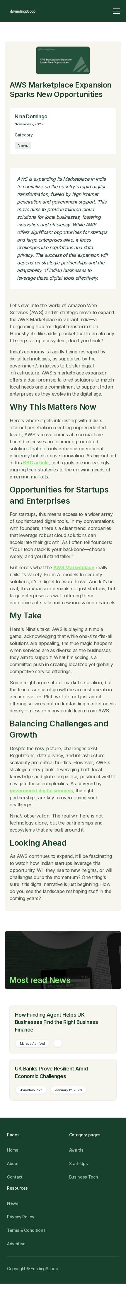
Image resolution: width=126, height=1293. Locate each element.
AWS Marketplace (73, 567)
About (12, 1163)
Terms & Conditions (26, 1230)
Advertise (16, 1243)
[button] (116, 11)
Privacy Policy (20, 1216)
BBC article (35, 463)
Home (12, 1149)
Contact (15, 1176)
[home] (22, 11)
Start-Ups (78, 1163)
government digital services (41, 790)
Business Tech (83, 1176)
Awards (76, 1149)
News (12, 1203)
